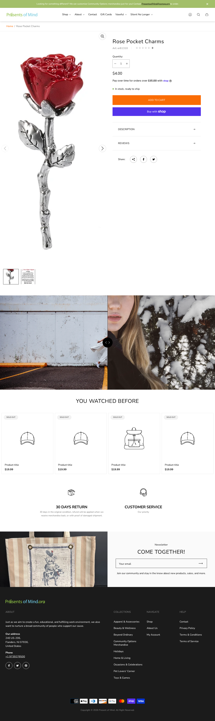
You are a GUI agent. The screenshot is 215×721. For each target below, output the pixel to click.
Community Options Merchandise (125, 643)
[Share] (133, 159)
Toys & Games (122, 678)
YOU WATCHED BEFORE (107, 401)
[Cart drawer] (206, 14)
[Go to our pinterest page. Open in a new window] (26, 665)
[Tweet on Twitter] (153, 159)
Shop (150, 621)
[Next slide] (102, 148)
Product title (12, 464)
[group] (11, 277)
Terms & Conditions (191, 634)
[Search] (198, 14)
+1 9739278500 (15, 656)
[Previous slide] (5, 148)
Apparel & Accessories (126, 621)
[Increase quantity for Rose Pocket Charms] (127, 64)
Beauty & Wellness (125, 628)
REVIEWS (123, 143)
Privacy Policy (187, 628)
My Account (153, 634)
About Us (152, 628)
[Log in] (190, 14)
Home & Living (122, 658)
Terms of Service (189, 641)
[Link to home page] (25, 602)
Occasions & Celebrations (128, 664)
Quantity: (118, 56)
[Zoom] (102, 36)
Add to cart (156, 100)
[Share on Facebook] (143, 159)
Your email (125, 564)
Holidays (119, 651)
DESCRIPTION (126, 129)
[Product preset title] (27, 438)
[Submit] (202, 563)
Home (9, 26)
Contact (184, 621)
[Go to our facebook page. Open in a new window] (9, 665)
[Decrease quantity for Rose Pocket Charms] (115, 64)
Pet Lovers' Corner (124, 671)
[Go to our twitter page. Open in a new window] (17, 665)
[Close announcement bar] (207, 4)
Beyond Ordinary (123, 634)
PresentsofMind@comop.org (156, 3)
